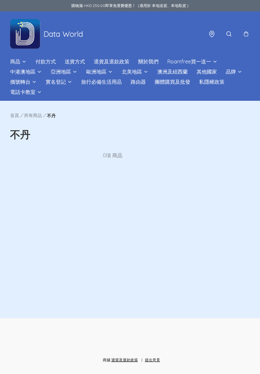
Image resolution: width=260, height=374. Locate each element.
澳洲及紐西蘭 (172, 71)
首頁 (14, 115)
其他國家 (207, 71)
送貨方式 (75, 61)
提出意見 (152, 360)
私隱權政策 (211, 82)
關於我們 (148, 61)
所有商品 (33, 115)
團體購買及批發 (172, 82)
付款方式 (46, 61)
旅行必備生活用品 (101, 82)
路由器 (138, 82)
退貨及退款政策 (111, 61)
